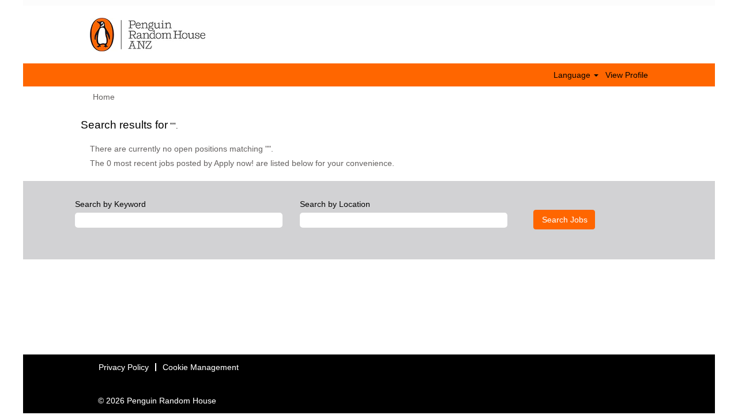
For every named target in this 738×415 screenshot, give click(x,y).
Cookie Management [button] (201, 367)
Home (104, 96)
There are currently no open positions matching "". (181, 148)
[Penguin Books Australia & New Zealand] (147, 34)
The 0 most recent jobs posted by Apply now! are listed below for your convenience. (242, 163)
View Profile (626, 75)
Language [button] (573, 75)
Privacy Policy (124, 367)
